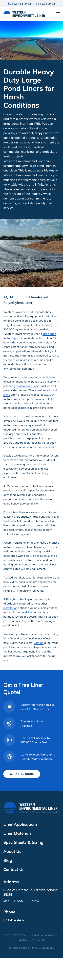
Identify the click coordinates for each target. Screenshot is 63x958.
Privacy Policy (18, 947)
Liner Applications (20, 824)
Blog (7, 860)
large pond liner (23, 612)
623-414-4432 (21, 3)
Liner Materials (17, 833)
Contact (39, 642)
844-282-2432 (45, 3)
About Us (12, 851)
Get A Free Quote (22, 773)
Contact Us (13, 869)
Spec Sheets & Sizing (23, 842)
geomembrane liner (26, 386)
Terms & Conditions (42, 947)
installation (10, 608)
